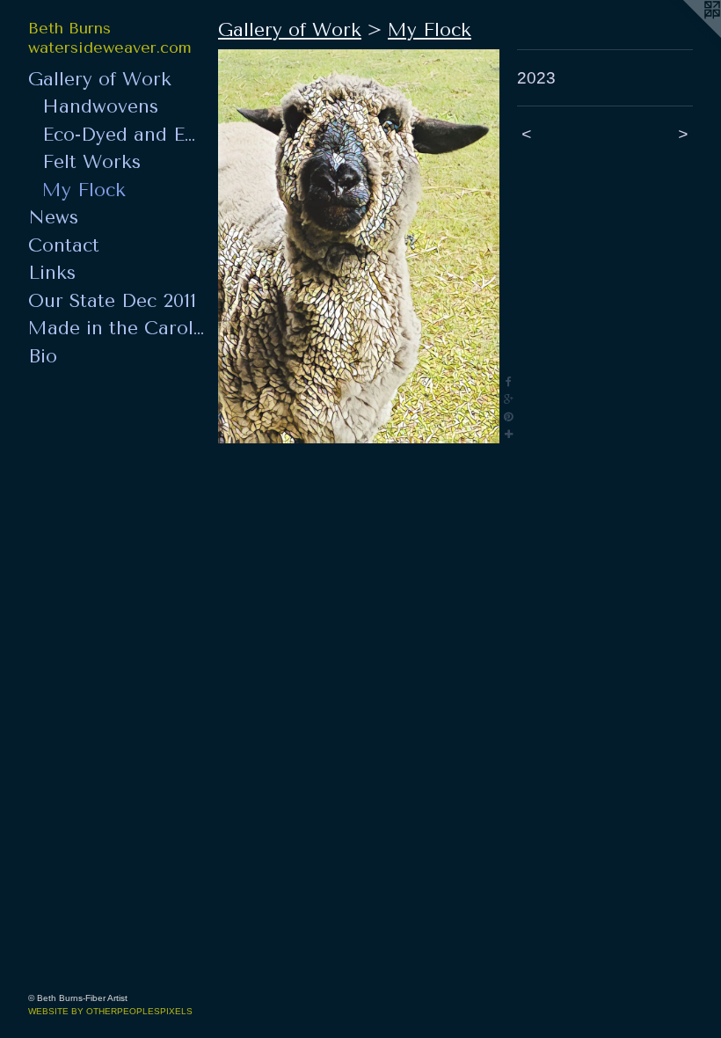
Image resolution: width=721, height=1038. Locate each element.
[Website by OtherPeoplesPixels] (686, 35)
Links (52, 272)
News (53, 217)
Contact (63, 245)
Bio (42, 356)
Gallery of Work (99, 79)
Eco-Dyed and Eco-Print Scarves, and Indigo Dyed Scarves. (123, 134)
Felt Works (91, 161)
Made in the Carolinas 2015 (116, 328)
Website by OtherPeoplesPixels (110, 1011)
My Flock (84, 190)
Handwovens (100, 106)
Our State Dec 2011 (112, 300)
